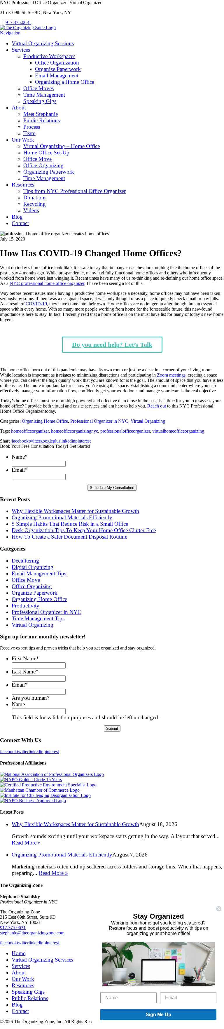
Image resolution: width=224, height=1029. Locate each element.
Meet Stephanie (40, 114)
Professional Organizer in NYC (99, 421)
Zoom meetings (171, 374)
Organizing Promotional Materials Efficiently (62, 517)
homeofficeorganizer (30, 431)
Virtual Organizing (148, 421)
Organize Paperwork (58, 69)
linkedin (67, 440)
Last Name (25, 671)
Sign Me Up (158, 1014)
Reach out (156, 405)
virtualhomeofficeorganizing (178, 431)
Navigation (10, 32)
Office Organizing (43, 165)
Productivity (25, 606)
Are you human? (30, 698)
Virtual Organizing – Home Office (61, 146)
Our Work (23, 140)
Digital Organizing (32, 567)
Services (21, 50)
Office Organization (57, 63)
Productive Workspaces (49, 56)
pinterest (83, 440)
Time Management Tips (38, 618)
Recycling (34, 204)
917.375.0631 (18, 22)
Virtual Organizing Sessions (43, 43)
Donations (34, 197)
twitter (34, 440)
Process (31, 127)
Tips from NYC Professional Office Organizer (74, 191)
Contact (20, 223)
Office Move (37, 159)
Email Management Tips (39, 573)
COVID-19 (36, 303)
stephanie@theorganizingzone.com (32, 932)
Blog (17, 217)
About (19, 108)
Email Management (56, 75)
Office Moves (38, 88)
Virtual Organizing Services (42, 960)
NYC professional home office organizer (47, 283)
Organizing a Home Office (64, 82)
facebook (20, 440)
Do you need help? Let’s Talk (112, 344)
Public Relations (41, 120)
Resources (23, 185)
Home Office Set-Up (46, 152)
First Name (25, 658)
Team (29, 133)
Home (18, 953)
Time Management (44, 95)
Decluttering (25, 561)
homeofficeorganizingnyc (74, 431)
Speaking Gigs (39, 101)
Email (20, 470)
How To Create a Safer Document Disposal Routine (69, 537)
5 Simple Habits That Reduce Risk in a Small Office (70, 524)
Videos (31, 210)
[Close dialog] (219, 909)
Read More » (26, 843)
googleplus (50, 440)
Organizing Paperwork (48, 172)
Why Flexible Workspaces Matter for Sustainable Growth (75, 511)
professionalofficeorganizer (125, 431)
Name (20, 457)
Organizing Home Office (45, 421)
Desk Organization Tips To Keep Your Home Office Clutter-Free (84, 530)
